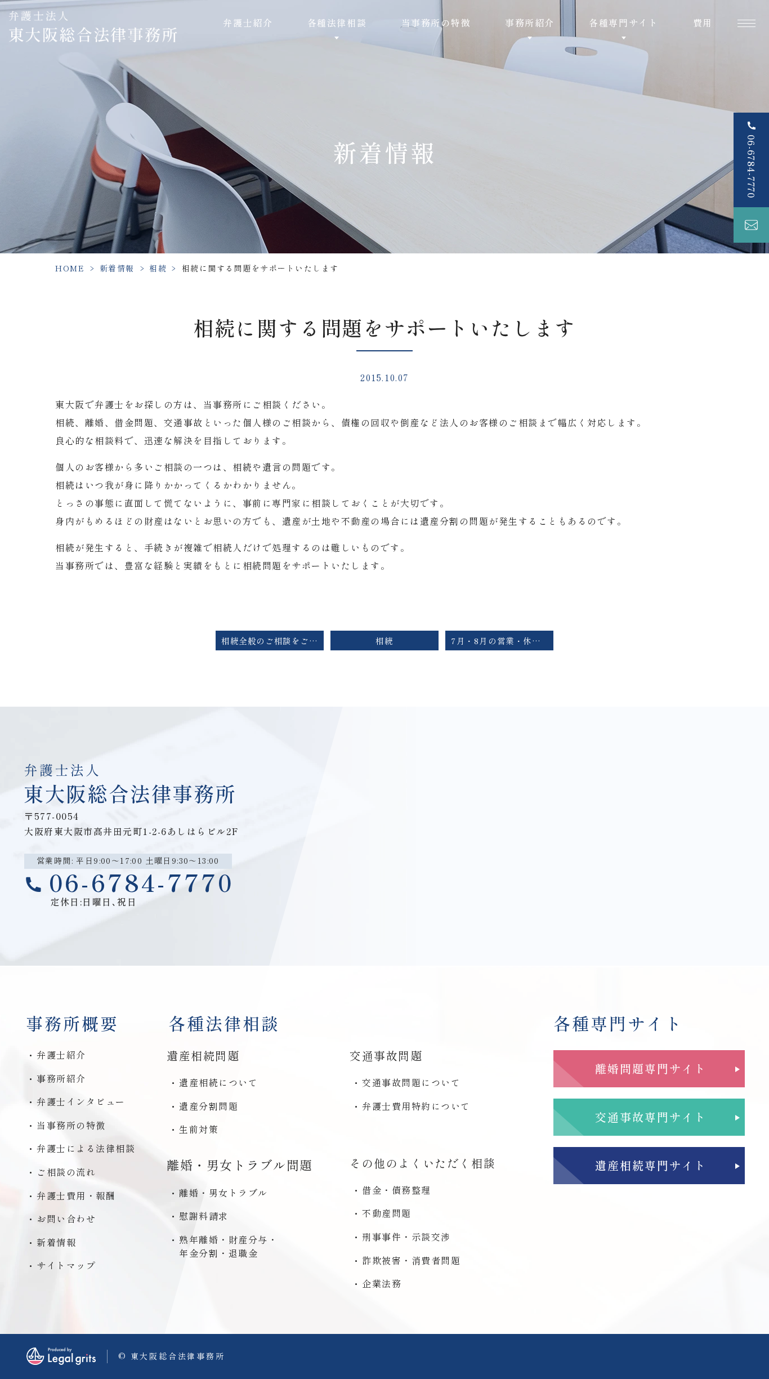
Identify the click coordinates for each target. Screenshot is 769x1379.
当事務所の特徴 (436, 22)
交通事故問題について (411, 1082)
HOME (69, 268)
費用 (703, 22)
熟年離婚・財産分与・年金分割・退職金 (228, 1246)
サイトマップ (66, 1265)
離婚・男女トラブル (223, 1192)
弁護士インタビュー (81, 1101)
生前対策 (198, 1129)
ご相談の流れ (66, 1172)
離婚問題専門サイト (651, 1068)
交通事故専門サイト (651, 1117)
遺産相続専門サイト (651, 1165)
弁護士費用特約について (416, 1106)
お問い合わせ (66, 1218)
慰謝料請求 (204, 1215)
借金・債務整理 (396, 1190)
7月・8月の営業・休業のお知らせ (502, 640)
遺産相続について (218, 1082)
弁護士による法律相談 (86, 1148)
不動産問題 (387, 1213)
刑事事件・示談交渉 (406, 1236)
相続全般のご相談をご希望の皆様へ (272, 640)
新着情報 (117, 268)
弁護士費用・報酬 (76, 1195)
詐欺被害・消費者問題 (411, 1260)
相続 (158, 268)
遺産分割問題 (208, 1106)
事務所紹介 (61, 1078)
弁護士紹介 (247, 22)
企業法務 (381, 1283)
